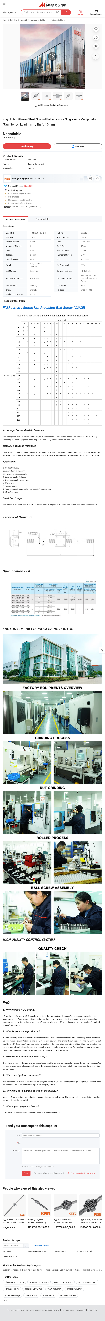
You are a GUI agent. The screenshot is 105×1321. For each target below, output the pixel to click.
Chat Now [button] (79, 146)
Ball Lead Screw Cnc (33, 1288)
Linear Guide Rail (84, 1251)
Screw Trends (48, 1295)
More (5, 1300)
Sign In (7, 206)
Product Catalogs (41, 1245)
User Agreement (68, 1310)
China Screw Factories (14, 1282)
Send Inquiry (27, 146)
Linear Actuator (59, 1251)
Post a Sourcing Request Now (81, 1173)
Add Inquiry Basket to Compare (53, 105)
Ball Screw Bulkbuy (68, 1295)
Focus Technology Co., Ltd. (35, 1310)
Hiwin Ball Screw (12, 1288)
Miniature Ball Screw (58, 20)
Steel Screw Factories (87, 1282)
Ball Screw (44, 20)
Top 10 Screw (31, 1295)
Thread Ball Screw (74, 1288)
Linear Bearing (9, 1256)
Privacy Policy (93, 1310)
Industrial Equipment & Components (23, 20)
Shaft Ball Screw (54, 1288)
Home (5, 20)
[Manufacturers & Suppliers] (52, 4)
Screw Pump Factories (39, 1282)
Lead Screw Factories (63, 1282)
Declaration (81, 1310)
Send (26, 1173)
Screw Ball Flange (12, 1295)
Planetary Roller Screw (37, 1251)
